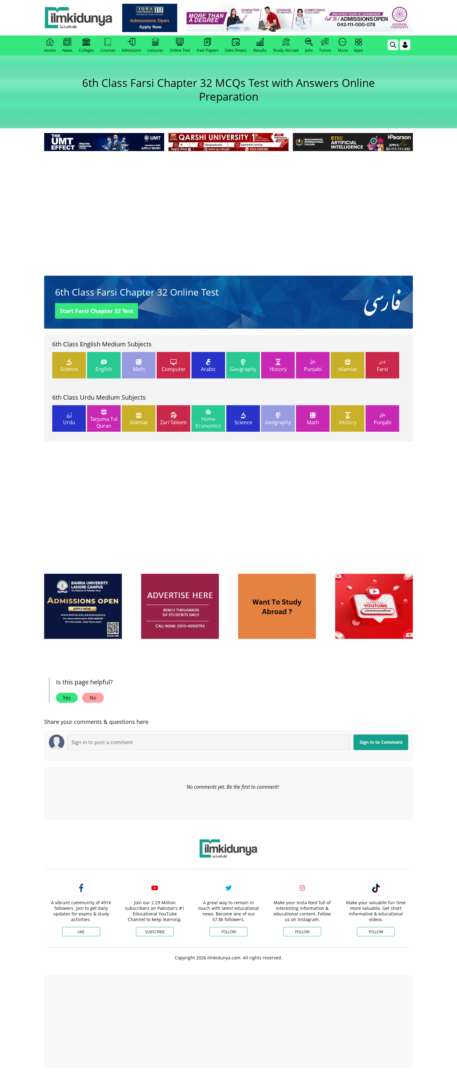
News (67, 50)
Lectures (155, 50)
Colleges (86, 50)
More (343, 50)
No (93, 697)
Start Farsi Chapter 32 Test (96, 311)
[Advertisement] (228, 199)
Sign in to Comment (381, 742)
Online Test (179, 50)
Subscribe (155, 931)
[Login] (405, 45)
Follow (228, 931)
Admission (131, 50)
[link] (149, 18)
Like (81, 931)
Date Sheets (236, 50)
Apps (358, 50)
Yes (67, 697)
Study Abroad (285, 50)
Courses (107, 50)
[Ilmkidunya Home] (78, 18)
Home (50, 50)
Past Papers (208, 50)
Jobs (309, 50)
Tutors (325, 50)
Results (260, 50)
